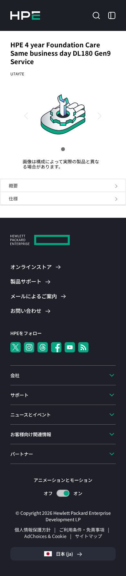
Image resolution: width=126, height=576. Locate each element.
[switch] (63, 493)
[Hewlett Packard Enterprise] (25, 15)
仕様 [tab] (13, 198)
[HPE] (40, 240)
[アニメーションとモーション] (63, 493)
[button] (96, 15)
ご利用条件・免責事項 (81, 529)
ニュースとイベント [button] (30, 414)
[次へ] (96, 115)
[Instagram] (29, 347)
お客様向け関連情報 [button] (30, 434)
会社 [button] (14, 375)
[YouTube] (70, 347)
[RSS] (83, 347)
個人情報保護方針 (33, 529)
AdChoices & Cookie (45, 536)
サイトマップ (88, 536)
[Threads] (42, 347)
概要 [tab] (13, 185)
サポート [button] (19, 394)
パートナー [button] (21, 453)
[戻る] (29, 115)
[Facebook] (56, 347)
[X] (15, 347)
